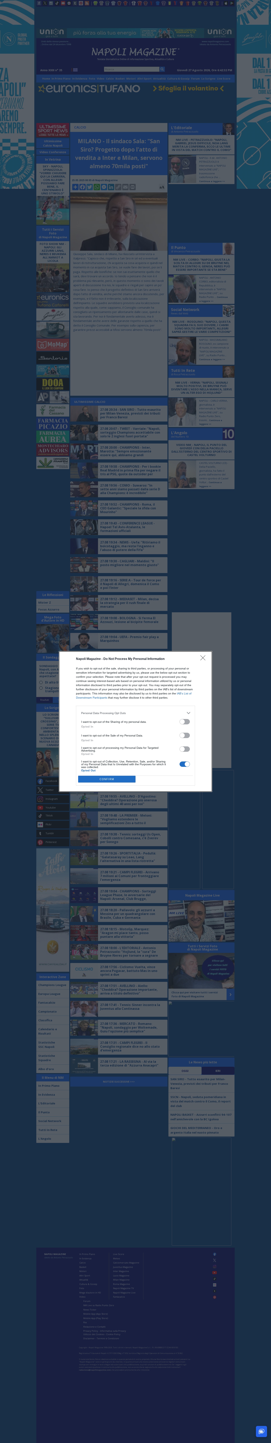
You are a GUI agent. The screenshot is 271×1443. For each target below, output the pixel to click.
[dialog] (135, 721)
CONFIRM (107, 779)
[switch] (185, 721)
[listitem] (135, 713)
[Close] (204, 659)
